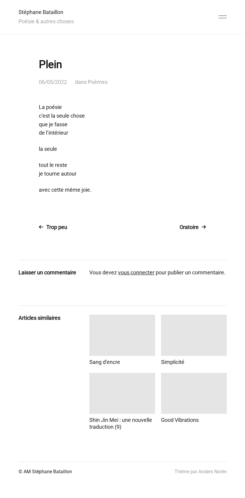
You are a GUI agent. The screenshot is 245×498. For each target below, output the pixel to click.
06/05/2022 (53, 82)
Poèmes (98, 82)
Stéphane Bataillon (41, 12)
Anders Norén (212, 471)
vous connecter (136, 272)
